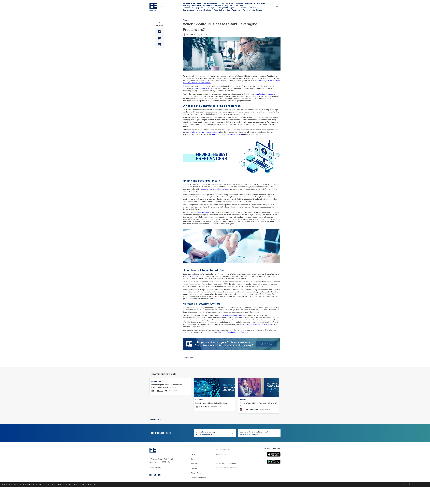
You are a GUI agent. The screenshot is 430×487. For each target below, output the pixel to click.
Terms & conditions (198, 477)
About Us (194, 463)
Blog (193, 450)
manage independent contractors (234, 315)
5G (237, 5)
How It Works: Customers (226, 468)
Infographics (197, 8)
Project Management (228, 8)
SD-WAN (219, 5)
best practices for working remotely (215, 189)
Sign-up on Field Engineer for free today (233, 332)
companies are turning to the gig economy (203, 132)
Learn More (93, 484)
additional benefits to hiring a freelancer (227, 134)
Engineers (229, 5)
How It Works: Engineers (226, 463)
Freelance (196, 5)
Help (193, 454)
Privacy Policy (196, 473)
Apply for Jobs (221, 454)
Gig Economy (257, 10)
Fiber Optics (219, 10)
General (243, 8)
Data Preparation (210, 3)
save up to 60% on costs (204, 88)
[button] (277, 6)
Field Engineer (211, 8)
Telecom (246, 10)
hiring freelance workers (264, 94)
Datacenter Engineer (192, 276)
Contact (194, 468)
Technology (250, 3)
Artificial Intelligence (192, 3)
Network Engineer (204, 10)
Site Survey (208, 5)
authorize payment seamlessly (258, 324)
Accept (406, 484)
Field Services (227, 3)
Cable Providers (233, 10)
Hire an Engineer (222, 450)
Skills (193, 459)
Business (239, 3)
